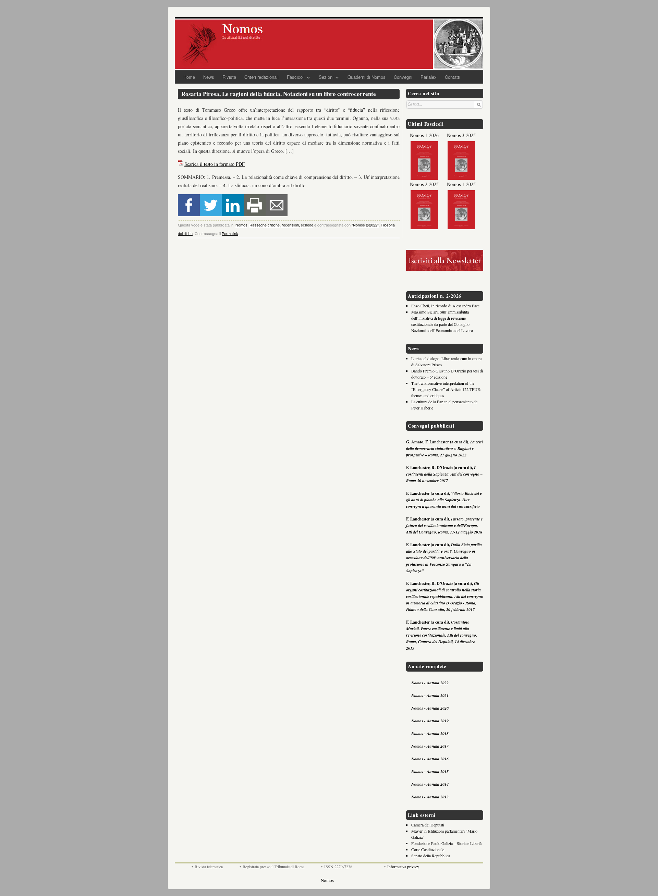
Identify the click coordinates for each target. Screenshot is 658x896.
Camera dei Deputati (427, 824)
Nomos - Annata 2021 (430, 695)
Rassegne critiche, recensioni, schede (281, 225)
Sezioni (326, 77)
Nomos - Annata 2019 (430, 721)
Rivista (229, 77)
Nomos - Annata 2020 (430, 708)
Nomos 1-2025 (461, 184)
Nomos (241, 225)
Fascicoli (296, 77)
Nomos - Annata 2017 (430, 746)
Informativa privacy (403, 866)
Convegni (403, 77)
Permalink (230, 233)
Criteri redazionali (261, 77)
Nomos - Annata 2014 (430, 784)
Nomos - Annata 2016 (430, 759)
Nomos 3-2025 (461, 135)
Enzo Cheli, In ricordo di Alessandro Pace (445, 305)
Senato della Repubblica (430, 855)
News (208, 77)
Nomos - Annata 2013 (430, 797)
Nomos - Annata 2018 (430, 733)
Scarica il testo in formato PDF (214, 164)
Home (189, 77)
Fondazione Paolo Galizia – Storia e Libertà (446, 843)
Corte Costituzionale (427, 849)
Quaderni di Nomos (367, 77)
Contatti (452, 77)
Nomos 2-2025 (424, 184)
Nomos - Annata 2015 (430, 771)
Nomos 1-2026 (424, 135)
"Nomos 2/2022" (365, 225)
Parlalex (429, 77)
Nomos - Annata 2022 (430, 683)
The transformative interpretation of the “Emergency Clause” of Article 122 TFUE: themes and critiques (446, 389)
